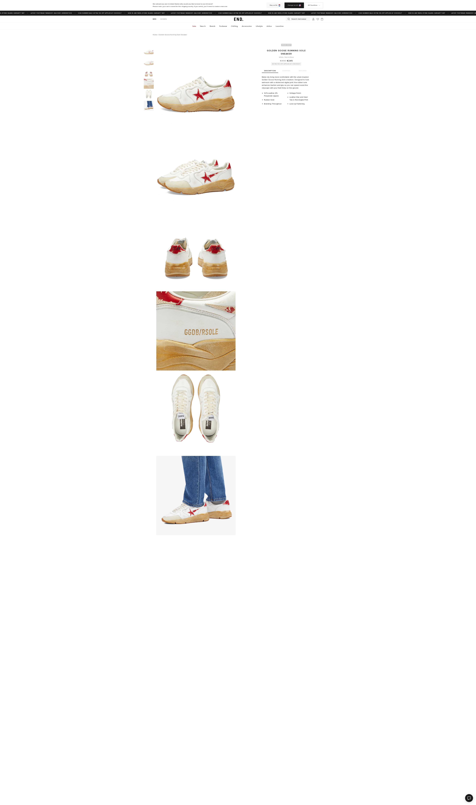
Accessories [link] (247, 26)
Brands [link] (212, 26)
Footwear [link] (223, 26)
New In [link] (203, 26)
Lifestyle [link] (259, 26)
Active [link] (269, 26)
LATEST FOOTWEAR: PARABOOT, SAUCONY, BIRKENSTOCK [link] (39, 13)
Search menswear (298, 19)
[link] (238, 19)
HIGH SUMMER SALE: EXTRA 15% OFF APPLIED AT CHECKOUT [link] (88, 13)
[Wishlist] (318, 19)
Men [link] (154, 19)
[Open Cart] (322, 19)
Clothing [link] (234, 26)
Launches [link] (280, 26)
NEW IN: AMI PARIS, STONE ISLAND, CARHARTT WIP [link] (134, 13)
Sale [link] (194, 26)
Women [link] (163, 19)
